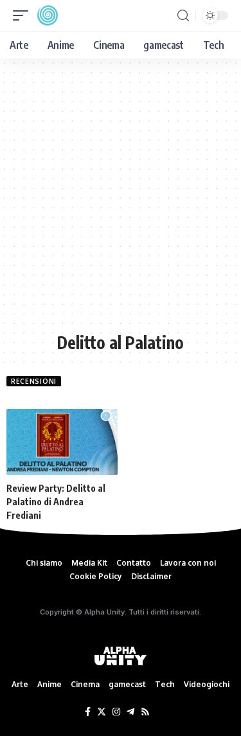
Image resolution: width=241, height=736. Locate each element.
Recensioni (34, 381)
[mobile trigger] (24, 15)
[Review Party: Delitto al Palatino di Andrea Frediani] (62, 442)
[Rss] (145, 712)
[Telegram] (130, 712)
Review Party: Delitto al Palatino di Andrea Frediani (55, 502)
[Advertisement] (120, 201)
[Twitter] (101, 712)
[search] (183, 16)
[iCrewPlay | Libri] (47, 15)
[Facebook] (88, 712)
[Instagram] (116, 712)
